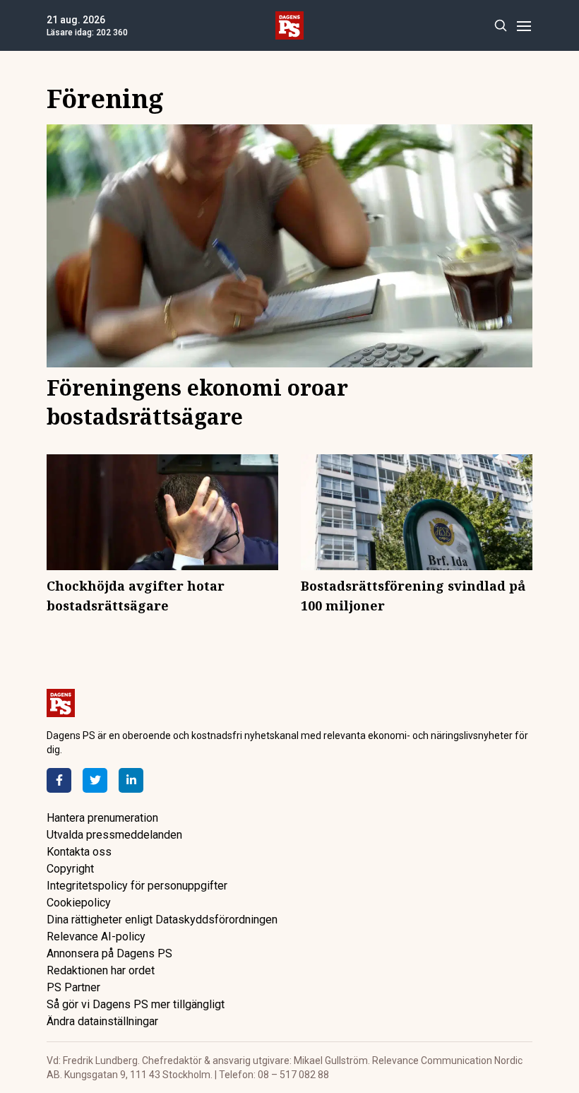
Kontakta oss (79, 851)
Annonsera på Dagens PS (109, 953)
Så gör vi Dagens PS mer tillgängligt (136, 1004)
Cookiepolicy (79, 902)
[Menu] (523, 26)
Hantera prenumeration (102, 818)
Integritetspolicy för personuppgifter (137, 885)
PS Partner (73, 987)
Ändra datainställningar (102, 1021)
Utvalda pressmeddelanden (114, 834)
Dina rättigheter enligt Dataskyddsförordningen (162, 919)
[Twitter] (95, 780)
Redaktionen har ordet (101, 970)
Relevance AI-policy (96, 936)
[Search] (500, 26)
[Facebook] (59, 780)
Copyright (70, 868)
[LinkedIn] (131, 780)
